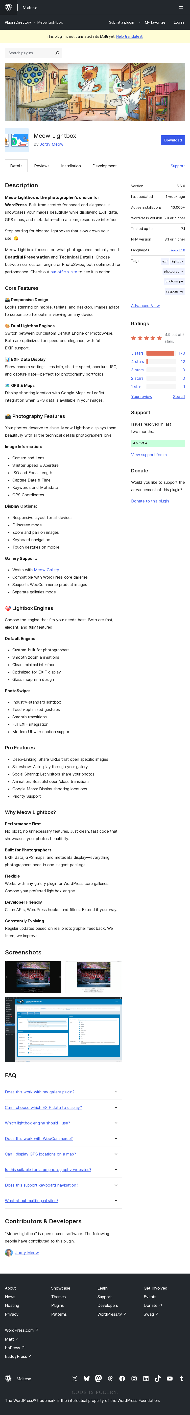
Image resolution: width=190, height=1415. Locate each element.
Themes (58, 1296)
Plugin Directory (18, 22)
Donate (153, 1305)
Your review (141, 396)
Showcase (60, 1288)
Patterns (59, 1314)
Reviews (41, 165)
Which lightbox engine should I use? (37, 1123)
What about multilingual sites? (31, 1200)
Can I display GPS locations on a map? (40, 1154)
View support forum (149, 454)
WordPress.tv (112, 1314)
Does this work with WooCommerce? (39, 1138)
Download (173, 140)
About (10, 1288)
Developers (107, 1305)
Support (178, 165)
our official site (63, 271)
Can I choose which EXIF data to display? (43, 1107)
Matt (12, 1339)
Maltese (24, 1378)
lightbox (177, 261)
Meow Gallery (46, 569)
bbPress (15, 1347)
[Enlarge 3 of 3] (115, 1003)
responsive (174, 291)
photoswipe (174, 281)
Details (16, 165)
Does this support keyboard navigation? (41, 1185)
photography (173, 271)
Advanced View (145, 305)
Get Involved (155, 1288)
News (10, 1296)
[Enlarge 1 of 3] (54, 967)
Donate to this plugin (150, 501)
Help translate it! (129, 36)
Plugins (57, 1305)
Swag (151, 1314)
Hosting (12, 1305)
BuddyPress (18, 1356)
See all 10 (177, 250)
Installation (71, 165)
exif (164, 261)
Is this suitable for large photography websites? (48, 1169)
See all (179, 396)
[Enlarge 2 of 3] (115, 967)
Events (150, 1296)
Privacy (12, 1314)
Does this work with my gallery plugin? (39, 1092)
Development (105, 165)
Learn (102, 1288)
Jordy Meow (51, 144)
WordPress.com (22, 1330)
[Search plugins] (57, 53)
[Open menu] (182, 7)
